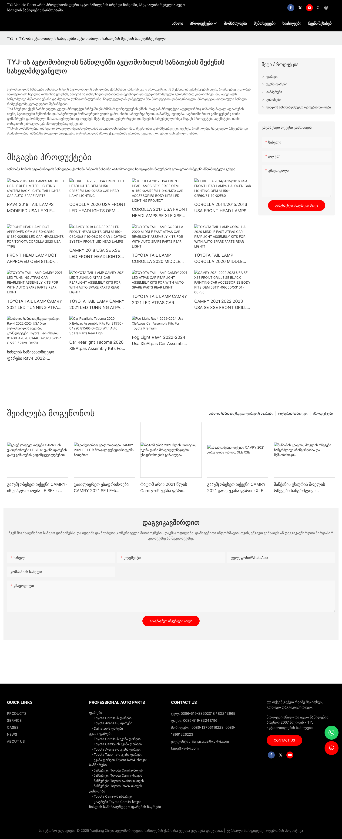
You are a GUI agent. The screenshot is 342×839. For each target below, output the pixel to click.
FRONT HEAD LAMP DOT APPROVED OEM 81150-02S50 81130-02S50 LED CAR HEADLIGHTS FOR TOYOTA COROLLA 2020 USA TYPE (32, 259)
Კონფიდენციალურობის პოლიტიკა (273, 830)
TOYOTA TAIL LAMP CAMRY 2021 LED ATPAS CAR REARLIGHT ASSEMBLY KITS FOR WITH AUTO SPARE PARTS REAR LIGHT (160, 300)
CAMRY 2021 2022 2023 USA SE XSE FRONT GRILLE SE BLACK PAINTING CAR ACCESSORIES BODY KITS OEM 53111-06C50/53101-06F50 (221, 305)
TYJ (10, 38)
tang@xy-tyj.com (185, 748)
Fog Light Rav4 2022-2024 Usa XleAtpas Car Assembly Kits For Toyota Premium (159, 341)
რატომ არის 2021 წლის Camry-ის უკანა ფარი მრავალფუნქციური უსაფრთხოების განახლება (166, 488)
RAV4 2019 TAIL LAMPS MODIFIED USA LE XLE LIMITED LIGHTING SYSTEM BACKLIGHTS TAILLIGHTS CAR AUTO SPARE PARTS (35, 208)
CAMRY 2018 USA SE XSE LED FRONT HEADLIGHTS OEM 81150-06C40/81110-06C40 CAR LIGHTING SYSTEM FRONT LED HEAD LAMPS (96, 254)
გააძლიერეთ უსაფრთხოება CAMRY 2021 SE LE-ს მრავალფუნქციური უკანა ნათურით (101, 488)
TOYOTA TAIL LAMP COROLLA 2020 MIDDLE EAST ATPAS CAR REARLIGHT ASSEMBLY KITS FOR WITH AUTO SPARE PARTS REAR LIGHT (160, 259)
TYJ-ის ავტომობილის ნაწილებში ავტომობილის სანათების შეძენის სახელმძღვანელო (93, 38)
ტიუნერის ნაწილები (293, 413)
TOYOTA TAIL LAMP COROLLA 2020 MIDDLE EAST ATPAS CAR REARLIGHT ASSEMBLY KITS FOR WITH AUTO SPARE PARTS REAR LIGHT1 (222, 259)
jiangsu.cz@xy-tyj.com (210, 741)
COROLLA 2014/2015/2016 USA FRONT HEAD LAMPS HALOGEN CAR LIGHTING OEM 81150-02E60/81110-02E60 (220, 208)
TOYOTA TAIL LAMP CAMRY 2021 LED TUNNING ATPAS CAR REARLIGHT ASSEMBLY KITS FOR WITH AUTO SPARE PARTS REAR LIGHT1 (97, 305)
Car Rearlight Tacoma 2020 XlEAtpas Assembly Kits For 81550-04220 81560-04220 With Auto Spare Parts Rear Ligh (96, 346)
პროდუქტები (323, 413)
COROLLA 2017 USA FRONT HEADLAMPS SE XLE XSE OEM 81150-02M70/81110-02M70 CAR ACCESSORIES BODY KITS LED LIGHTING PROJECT (160, 213)
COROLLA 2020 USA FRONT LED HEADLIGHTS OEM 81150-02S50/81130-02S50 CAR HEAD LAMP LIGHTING (97, 208)
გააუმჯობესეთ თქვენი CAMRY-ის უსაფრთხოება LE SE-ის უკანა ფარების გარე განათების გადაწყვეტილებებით (37, 488)
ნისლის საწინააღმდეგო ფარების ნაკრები (241, 413)
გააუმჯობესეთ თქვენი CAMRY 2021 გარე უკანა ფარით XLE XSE (236, 488)
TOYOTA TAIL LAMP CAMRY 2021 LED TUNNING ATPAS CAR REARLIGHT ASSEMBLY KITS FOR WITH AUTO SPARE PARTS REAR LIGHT (35, 305)
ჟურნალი (235, 830)
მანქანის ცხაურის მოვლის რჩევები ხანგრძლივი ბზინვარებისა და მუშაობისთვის (299, 488)
